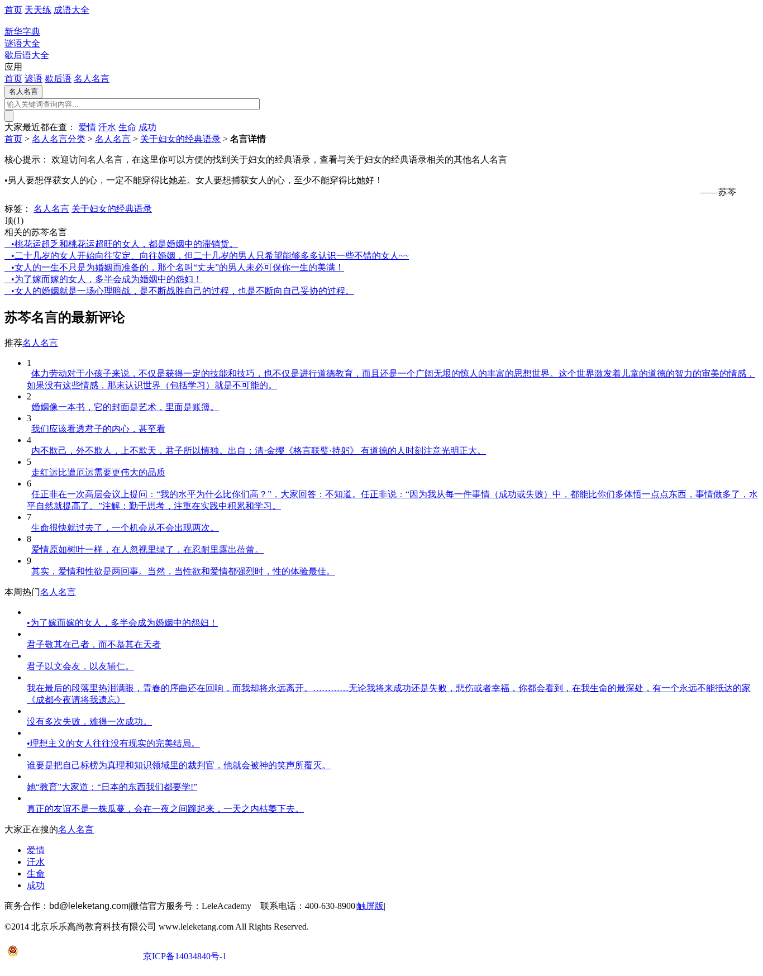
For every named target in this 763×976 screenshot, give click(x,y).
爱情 (87, 127)
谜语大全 (22, 43)
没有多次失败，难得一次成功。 (89, 721)
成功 (147, 127)
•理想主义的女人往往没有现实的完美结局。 (113, 743)
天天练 (38, 10)
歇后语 (58, 78)
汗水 (107, 127)
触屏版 (370, 906)
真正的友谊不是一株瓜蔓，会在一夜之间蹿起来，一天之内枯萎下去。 (165, 808)
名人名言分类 (58, 139)
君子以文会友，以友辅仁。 (80, 666)
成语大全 (71, 10)
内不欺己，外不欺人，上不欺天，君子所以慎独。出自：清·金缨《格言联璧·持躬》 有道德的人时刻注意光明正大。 (258, 450)
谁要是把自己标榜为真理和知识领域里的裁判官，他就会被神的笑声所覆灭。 (179, 765)
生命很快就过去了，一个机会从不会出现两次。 (125, 527)
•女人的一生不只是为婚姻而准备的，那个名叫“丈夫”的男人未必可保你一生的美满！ (174, 267)
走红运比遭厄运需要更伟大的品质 (98, 472)
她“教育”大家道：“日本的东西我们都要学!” (112, 787)
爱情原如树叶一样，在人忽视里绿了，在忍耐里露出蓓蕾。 (147, 549)
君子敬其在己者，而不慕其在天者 (94, 644)
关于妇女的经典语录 (180, 139)
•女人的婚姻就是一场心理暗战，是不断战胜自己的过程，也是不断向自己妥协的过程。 (179, 291)
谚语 (33, 78)
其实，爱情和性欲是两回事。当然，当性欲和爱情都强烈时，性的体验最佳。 (183, 571)
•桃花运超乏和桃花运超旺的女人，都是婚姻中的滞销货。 (121, 244)
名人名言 (91, 78)
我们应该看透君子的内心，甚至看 (98, 429)
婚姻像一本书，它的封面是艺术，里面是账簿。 (125, 407)
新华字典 (22, 31)
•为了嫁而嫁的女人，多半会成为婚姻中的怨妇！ (103, 279)
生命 (127, 127)
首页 (13, 10)
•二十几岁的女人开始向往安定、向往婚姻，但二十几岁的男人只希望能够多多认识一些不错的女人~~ (206, 255)
